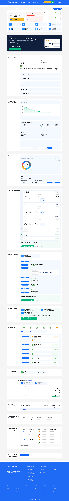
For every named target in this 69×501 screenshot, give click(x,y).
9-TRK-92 (23, 434)
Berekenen (50, 147)
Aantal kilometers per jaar (38, 145)
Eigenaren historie (31, 468)
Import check (30, 479)
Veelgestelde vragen (43, 468)
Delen (59, 8)
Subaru (45, 493)
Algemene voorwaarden (11, 471)
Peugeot (26, 491)
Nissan (8, 491)
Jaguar (26, 488)
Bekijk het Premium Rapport (15, 49)
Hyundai (17, 488)
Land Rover (54, 488)
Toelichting (23, 118)
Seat (17, 493)
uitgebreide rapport (30, 19)
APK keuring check (31, 477)
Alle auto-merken (31, 480)
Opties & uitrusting (26, 93)
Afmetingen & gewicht (27, 82)
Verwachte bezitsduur (38, 180)
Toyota (17, 494)
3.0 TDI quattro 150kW (24, 8)
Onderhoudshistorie (31, 475)
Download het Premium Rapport (27, 246)
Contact (41, 470)
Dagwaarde (30, 470)
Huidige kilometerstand (25, 145)
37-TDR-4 (23, 439)
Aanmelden (54, 469)
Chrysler (45, 485)
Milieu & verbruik (26, 78)
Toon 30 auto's (24, 445)
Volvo (35, 494)
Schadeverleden (30, 469)
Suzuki (54, 493)
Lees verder (22, 71)
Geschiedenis (25, 89)
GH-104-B (23, 442)
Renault (54, 491)
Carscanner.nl (35, 499)
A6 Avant (17, 8)
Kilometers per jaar (24, 180)
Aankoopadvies (30, 476)
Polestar (36, 491)
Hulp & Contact (35, 2)
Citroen (54, 485)
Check (53, 2)
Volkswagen (27, 494)
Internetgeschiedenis (31, 473)
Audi (14, 8)
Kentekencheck (22, 2)
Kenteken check (9, 8)
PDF (54, 8)
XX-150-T (23, 431)
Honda (8, 488)
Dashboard (54, 468)
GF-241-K (23, 436)
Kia (44, 488)
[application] (40, 110)
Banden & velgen (26, 85)
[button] (46, 162)
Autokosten (30, 472)
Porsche (45, 491)
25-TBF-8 (23, 419)
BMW (26, 485)
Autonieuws (29, 2)
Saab (7, 493)
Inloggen (53, 470)
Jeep (35, 488)
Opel (17, 491)
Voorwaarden (42, 472)
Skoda (26, 493)
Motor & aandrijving (26, 74)
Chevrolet (36, 485)
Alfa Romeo (8, 485)
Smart (35, 493)
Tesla (8, 494)
